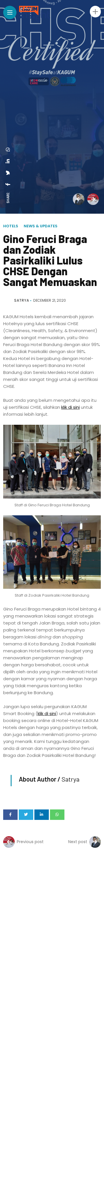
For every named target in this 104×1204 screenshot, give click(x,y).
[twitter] (8, 172)
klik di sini (70, 407)
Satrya (21, 300)
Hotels (10, 226)
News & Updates (40, 226)
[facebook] (8, 184)
